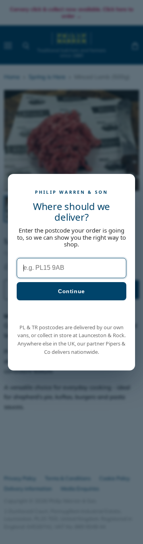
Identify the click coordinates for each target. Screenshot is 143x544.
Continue (71, 291)
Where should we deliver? (71, 211)
